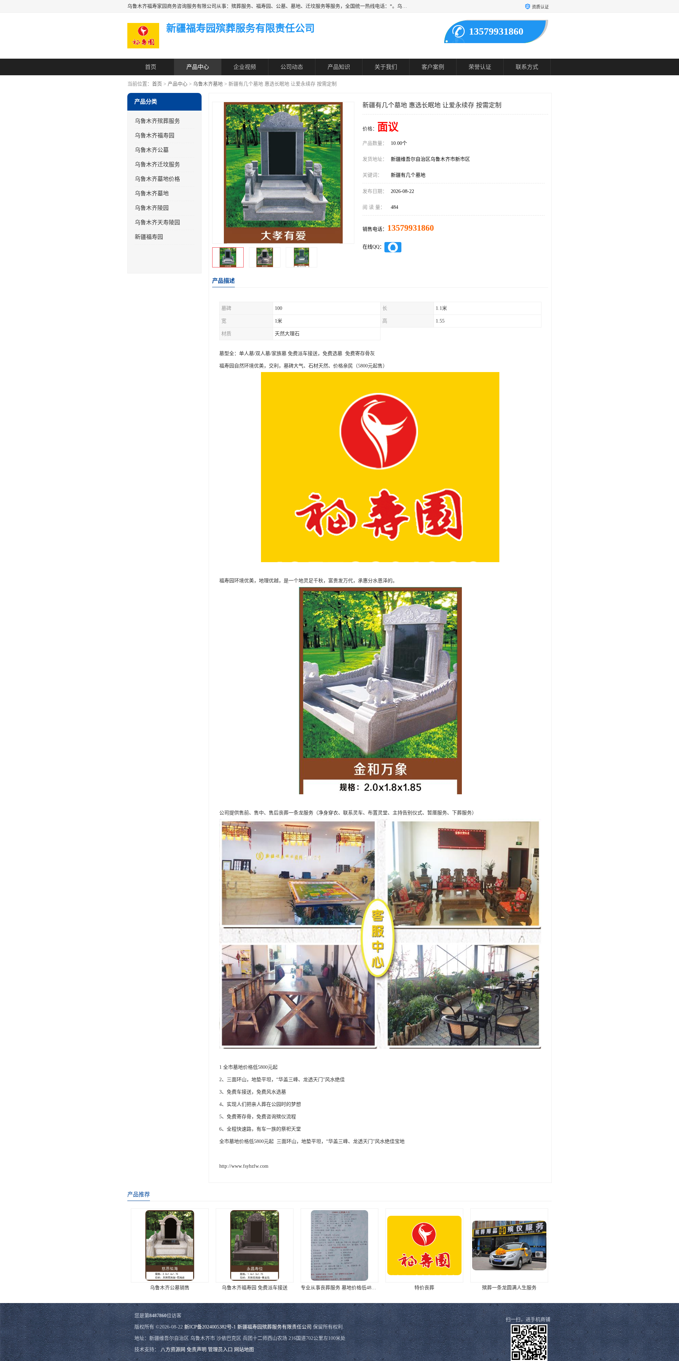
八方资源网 (173, 1349)
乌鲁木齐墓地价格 (157, 179)
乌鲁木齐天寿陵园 (157, 222)
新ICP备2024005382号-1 (210, 1327)
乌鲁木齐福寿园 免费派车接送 (170, 1287)
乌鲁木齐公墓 (152, 150)
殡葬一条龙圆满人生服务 (424, 1287)
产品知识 (338, 67)
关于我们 (386, 67)
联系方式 (527, 67)
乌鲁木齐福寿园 (154, 135)
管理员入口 (220, 1349)
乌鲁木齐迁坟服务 (157, 164)
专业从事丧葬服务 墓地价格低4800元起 (258, 1287)
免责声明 (197, 1349)
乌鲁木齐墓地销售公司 (509, 1287)
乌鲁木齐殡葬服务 (157, 121)
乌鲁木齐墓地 (208, 84)
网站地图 (244, 1349)
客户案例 (433, 67)
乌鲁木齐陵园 (152, 208)
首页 (150, 67)
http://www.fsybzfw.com (243, 1166)
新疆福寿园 (149, 237)
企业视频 (244, 67)
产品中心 (197, 67)
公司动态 (291, 67)
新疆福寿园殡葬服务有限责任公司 (274, 1327)
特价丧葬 (339, 1287)
